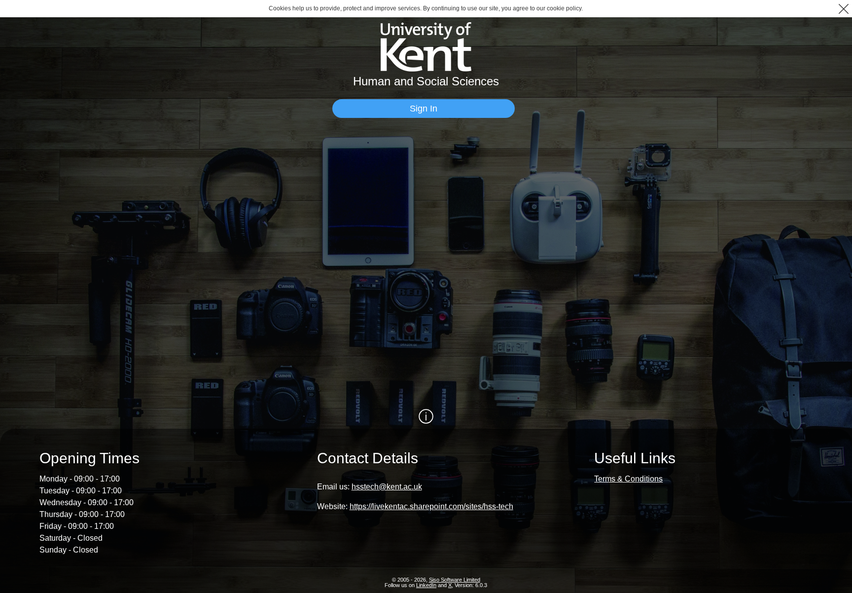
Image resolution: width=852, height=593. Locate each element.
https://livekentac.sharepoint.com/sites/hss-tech (431, 506)
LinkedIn (426, 585)
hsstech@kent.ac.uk (387, 486)
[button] (843, 8)
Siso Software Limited (454, 580)
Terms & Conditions (628, 479)
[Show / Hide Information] (426, 416)
